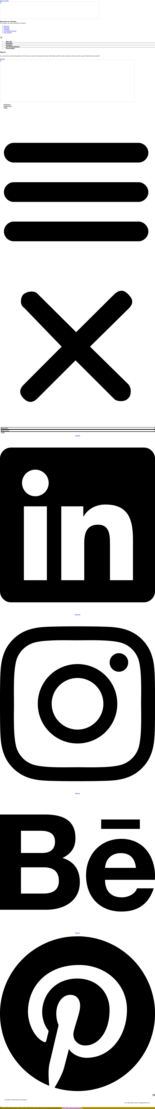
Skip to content (4, 1)
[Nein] (82, 1108)
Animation (7, 29)
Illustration (7, 27)
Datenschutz (8, 106)
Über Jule (6, 26)
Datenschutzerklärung (75, 1108)
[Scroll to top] (0, 1106)
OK (63, 1108)
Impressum (7, 104)
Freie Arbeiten (8, 32)
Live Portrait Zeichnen (10, 31)
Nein (67, 1108)
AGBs (5, 108)
